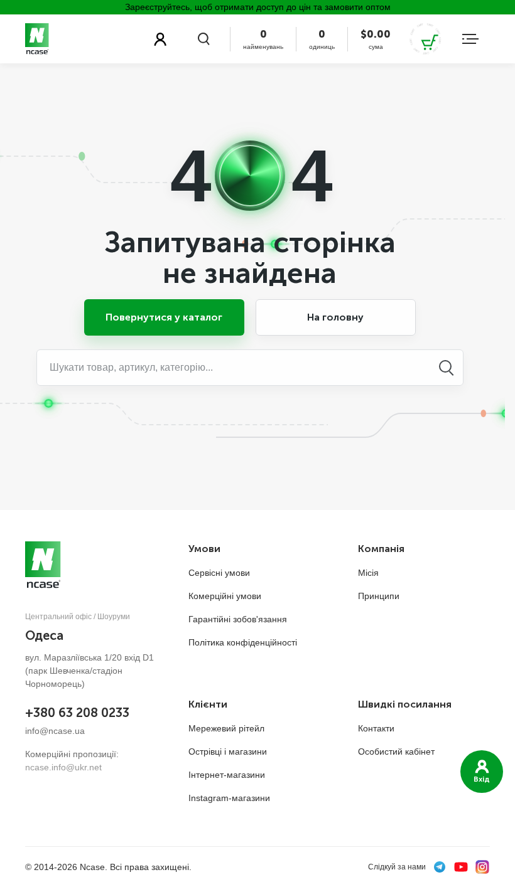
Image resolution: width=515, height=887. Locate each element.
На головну (335, 317)
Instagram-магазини (229, 798)
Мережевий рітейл (226, 728)
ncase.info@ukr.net (63, 767)
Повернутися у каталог (164, 317)
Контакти (376, 728)
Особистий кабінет (396, 751)
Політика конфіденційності (242, 642)
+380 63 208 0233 (77, 712)
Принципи (378, 596)
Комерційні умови (224, 596)
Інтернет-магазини (226, 775)
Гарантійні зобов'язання (237, 619)
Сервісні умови (219, 573)
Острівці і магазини (227, 751)
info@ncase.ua (55, 731)
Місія (368, 573)
